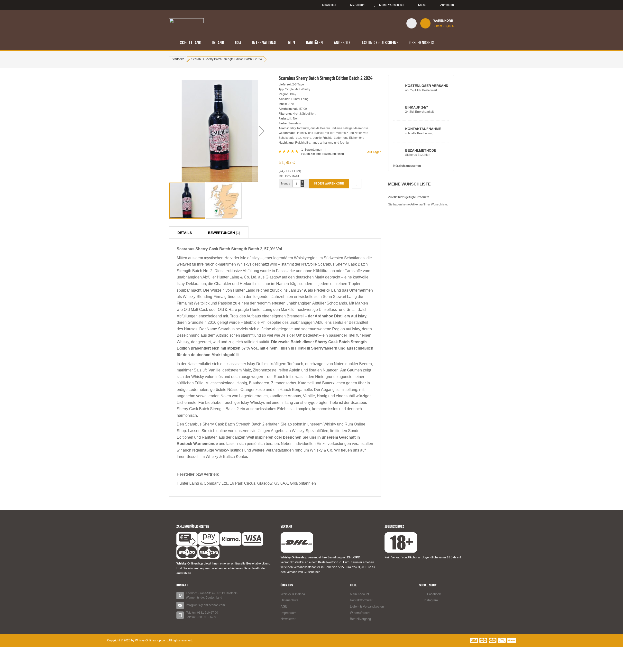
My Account (357, 5)
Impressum (288, 613)
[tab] (184, 232)
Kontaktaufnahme (423, 129)
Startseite (178, 59)
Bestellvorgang (360, 619)
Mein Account (359, 594)
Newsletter (329, 5)
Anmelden (447, 5)
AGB (284, 606)
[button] (261, 131)
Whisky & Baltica (293, 594)
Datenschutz (289, 600)
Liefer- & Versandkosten (367, 606)
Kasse (422, 5)
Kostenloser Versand (426, 86)
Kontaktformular (361, 600)
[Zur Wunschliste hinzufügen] (356, 183)
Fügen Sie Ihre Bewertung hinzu (322, 154)
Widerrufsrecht (360, 613)
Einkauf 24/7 (416, 107)
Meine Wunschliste (391, 5)
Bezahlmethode (420, 150)
